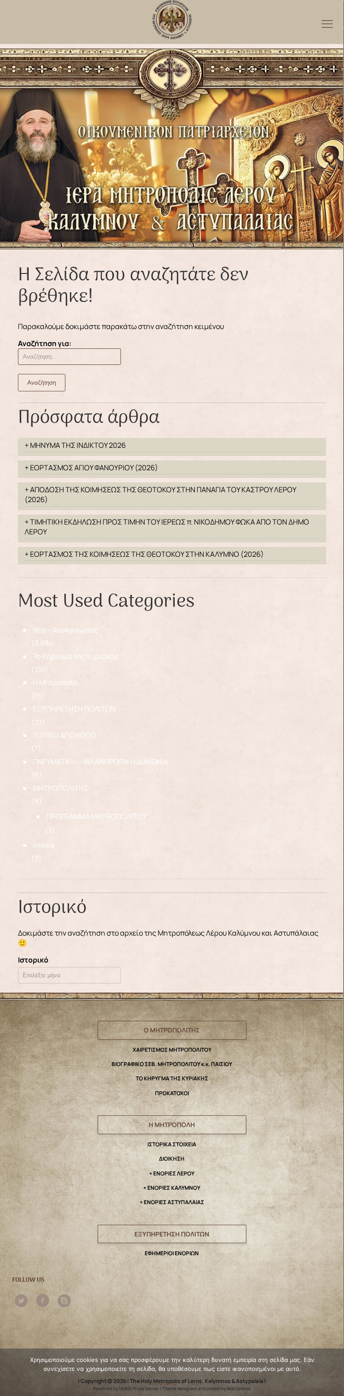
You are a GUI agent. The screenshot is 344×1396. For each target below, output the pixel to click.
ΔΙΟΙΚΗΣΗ (172, 1158)
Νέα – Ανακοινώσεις (65, 630)
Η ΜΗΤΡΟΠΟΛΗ (172, 1124)
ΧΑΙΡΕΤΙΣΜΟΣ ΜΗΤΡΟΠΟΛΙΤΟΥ (172, 1050)
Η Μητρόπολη (55, 682)
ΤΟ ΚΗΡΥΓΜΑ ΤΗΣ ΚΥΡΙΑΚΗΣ (172, 1078)
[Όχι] (332, 1373)
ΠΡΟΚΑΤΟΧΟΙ (172, 1093)
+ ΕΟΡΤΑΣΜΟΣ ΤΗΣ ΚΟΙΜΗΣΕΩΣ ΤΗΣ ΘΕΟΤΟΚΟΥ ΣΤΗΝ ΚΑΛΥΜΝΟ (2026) (144, 554)
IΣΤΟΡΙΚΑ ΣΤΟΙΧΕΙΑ (171, 1144)
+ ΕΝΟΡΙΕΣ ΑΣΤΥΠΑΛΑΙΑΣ (172, 1202)
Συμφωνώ (162, 1382)
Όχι (196, 1382)
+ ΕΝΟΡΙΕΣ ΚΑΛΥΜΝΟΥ (171, 1188)
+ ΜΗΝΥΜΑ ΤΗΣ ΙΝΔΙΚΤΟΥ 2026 (75, 445)
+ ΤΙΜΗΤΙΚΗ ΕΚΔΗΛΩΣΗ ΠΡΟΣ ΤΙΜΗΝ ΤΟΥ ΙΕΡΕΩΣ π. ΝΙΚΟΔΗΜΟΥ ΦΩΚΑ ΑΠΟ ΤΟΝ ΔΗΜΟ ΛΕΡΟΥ (167, 527)
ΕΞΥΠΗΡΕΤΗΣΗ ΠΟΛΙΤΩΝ (74, 709)
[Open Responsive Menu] (327, 23)
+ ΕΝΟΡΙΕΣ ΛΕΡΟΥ (171, 1173)
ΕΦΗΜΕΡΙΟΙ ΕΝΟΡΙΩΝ (172, 1253)
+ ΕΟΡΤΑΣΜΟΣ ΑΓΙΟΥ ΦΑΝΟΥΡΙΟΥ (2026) (91, 468)
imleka (43, 845)
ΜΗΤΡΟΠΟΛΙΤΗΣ (60, 788)
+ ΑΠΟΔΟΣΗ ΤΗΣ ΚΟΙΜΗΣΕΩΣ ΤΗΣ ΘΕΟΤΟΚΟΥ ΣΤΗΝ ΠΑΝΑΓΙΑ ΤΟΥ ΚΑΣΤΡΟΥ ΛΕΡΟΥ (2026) (161, 494)
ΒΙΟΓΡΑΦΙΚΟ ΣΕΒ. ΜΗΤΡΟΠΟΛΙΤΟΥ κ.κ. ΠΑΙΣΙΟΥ (172, 1064)
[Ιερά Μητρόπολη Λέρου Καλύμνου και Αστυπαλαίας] (172, 17)
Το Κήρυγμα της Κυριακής (76, 656)
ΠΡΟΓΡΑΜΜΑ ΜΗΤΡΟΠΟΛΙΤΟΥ (96, 816)
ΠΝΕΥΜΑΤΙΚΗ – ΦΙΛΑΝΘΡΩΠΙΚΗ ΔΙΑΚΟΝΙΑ (100, 762)
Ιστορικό (33, 960)
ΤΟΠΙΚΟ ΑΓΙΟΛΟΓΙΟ (64, 735)
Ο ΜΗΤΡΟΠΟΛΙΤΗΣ (172, 1030)
